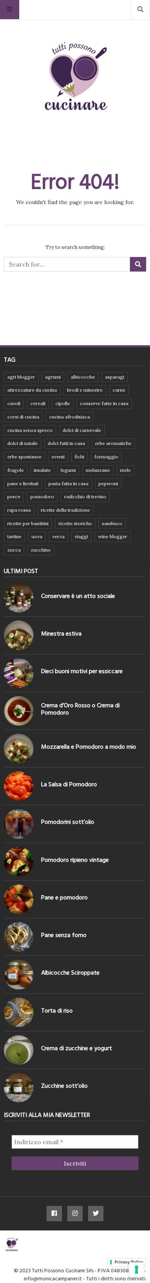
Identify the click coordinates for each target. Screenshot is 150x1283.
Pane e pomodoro (64, 898)
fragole (15, 470)
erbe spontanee (24, 457)
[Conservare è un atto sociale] (18, 598)
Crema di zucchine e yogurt (76, 1048)
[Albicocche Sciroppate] (18, 974)
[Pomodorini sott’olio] (18, 823)
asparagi (114, 377)
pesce (13, 496)
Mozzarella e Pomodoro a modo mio (88, 747)
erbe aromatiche (113, 443)
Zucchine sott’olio (64, 1086)
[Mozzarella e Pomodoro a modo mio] (18, 748)
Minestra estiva (61, 634)
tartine (14, 536)
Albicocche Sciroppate (70, 973)
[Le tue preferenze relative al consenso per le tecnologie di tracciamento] (136, 1269)
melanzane (98, 470)
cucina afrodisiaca (69, 417)
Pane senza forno (64, 935)
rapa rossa (19, 510)
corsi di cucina (23, 417)
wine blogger (112, 536)
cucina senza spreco (30, 430)
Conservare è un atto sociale (78, 596)
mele (125, 470)
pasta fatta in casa (68, 483)
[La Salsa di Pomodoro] (18, 786)
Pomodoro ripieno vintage (75, 860)
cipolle (62, 403)
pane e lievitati (22, 483)
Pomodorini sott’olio (67, 822)
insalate (42, 470)
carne (119, 390)
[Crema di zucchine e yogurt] (18, 1050)
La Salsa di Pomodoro (69, 784)
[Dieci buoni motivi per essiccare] (18, 673)
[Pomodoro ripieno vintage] (18, 861)
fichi (79, 457)
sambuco (112, 523)
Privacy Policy (129, 1262)
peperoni (108, 483)
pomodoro (42, 496)
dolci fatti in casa (66, 443)
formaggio (106, 457)
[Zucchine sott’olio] (18, 1087)
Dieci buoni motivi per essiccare (82, 671)
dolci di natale (22, 443)
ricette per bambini (27, 523)
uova (37, 536)
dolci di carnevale (82, 430)
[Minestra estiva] (18, 635)
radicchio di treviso (85, 496)
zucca (14, 550)
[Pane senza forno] (18, 937)
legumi (68, 470)
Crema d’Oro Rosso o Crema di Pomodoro (80, 709)
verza (58, 536)
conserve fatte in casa (104, 403)
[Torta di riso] (18, 1012)
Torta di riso (57, 1011)
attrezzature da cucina (32, 390)
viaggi (81, 536)
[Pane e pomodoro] (18, 899)
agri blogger (21, 377)
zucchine (41, 550)
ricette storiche (75, 523)
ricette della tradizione (65, 510)
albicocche (83, 377)
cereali (37, 403)
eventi (58, 457)
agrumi (53, 377)
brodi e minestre (85, 390)
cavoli (13, 403)
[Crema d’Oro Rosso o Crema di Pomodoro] (18, 711)
